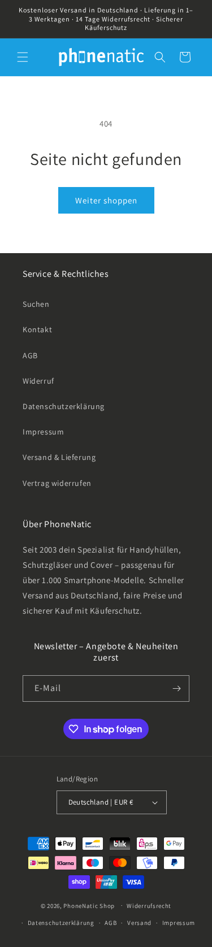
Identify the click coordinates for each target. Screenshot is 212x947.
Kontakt (37, 329)
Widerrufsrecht (149, 906)
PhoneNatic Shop (89, 905)
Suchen (36, 304)
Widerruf (38, 381)
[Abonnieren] (176, 688)
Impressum (43, 432)
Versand (139, 923)
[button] (22, 57)
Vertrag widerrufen (57, 483)
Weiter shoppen (106, 200)
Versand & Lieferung (59, 457)
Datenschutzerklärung (64, 406)
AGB (30, 355)
